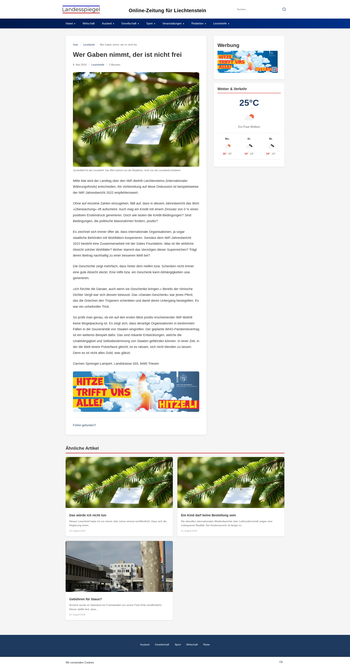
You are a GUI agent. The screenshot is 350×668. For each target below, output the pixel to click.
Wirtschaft (89, 23)
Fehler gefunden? (84, 425)
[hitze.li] (136, 391)
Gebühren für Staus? (85, 599)
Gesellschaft (128, 23)
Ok (281, 661)
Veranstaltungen (172, 23)
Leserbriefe (220, 23)
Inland (69, 23)
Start (75, 44)
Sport (149, 23)
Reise (206, 644)
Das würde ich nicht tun (87, 515)
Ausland (107, 23)
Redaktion (197, 23)
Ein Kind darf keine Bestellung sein (208, 515)
